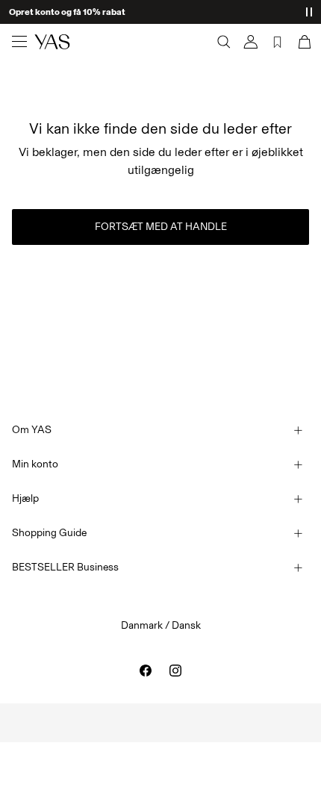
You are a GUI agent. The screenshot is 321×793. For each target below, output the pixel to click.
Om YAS (32, 429)
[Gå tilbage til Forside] (52, 42)
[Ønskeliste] (278, 42)
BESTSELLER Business (65, 567)
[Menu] (19, 42)
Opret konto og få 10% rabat (67, 12)
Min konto (35, 464)
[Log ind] (251, 42)
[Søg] (224, 42)
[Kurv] (303, 42)
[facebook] (146, 671)
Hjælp (25, 498)
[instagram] (175, 671)
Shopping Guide (49, 532)
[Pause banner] (309, 12)
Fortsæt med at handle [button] (161, 226)
